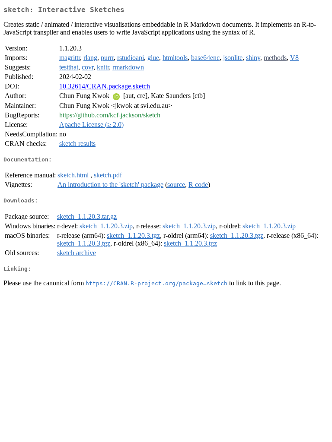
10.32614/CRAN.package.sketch (104, 86)
